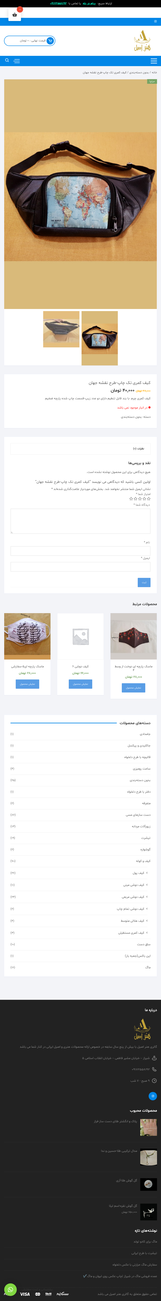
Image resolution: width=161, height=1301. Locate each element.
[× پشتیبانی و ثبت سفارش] (10, 1289)
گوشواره (145, 849)
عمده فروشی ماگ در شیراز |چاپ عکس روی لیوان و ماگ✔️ (120, 1276)
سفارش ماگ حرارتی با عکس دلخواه (135, 1265)
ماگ (148, 967)
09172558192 (58, 3)
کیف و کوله (143, 861)
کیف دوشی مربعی (133, 897)
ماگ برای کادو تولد (145, 1241)
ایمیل (145, 558)
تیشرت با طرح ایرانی (144, 1253)
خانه (154, 73)
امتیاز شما (143, 494)
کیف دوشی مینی (133, 885)
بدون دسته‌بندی (139, 73)
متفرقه (146, 803)
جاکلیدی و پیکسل (139, 745)
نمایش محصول (133, 688)
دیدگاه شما (142, 505)
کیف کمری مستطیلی (131, 933)
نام (147, 542)
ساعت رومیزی (142, 769)
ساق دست (144, 944)
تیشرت (146, 838)
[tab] (138, 448)
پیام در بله (89, 3)
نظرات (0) (138, 449)
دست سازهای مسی (138, 815)
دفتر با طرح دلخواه (139, 792)
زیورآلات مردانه (141, 826)
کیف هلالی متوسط (132, 921)
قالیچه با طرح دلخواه (137, 757)
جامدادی (145, 734)
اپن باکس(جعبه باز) (138, 956)
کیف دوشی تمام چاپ (130, 909)
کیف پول (138, 873)
